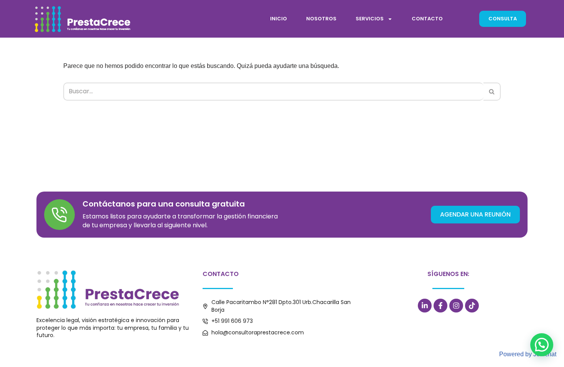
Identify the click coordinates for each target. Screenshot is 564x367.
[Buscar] (492, 91)
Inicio (278, 18)
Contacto (427, 18)
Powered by (527, 354)
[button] (541, 344)
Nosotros (321, 18)
